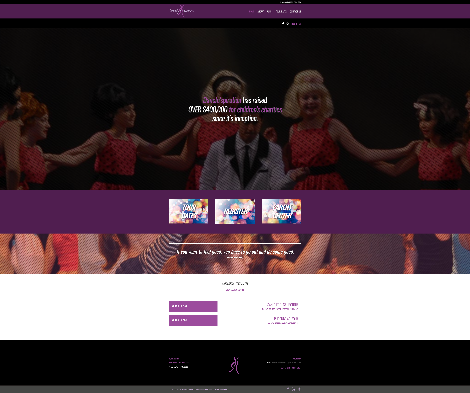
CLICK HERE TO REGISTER (291, 368)
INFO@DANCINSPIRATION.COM (290, 2)
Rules (269, 12)
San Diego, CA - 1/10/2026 (179, 362)
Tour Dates (281, 12)
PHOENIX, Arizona (286, 318)
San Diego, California (283, 304)
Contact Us (295, 12)
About (261, 12)
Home (251, 12)
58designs (223, 389)
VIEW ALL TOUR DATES (235, 290)
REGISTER (296, 23)
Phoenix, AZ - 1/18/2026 (178, 367)
